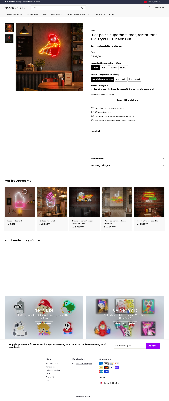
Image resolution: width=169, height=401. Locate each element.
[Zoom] (49, 57)
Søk (47, 380)
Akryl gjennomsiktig (102, 79)
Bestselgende (32, 14)
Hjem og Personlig (51, 14)
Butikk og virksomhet (77, 14)
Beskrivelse (97, 158)
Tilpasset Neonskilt (13, 14)
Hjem (93, 31)
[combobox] (58, 7)
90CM (114, 67)
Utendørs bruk (147, 89)
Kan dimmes (100, 89)
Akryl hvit (121, 79)
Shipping (94, 94)
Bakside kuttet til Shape (123, 89)
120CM (123, 67)
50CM (95, 67)
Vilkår (48, 373)
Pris (93, 52)
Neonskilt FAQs (52, 363)
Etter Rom (98, 14)
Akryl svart (134, 79)
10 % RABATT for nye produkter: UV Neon (22, 2)
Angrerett (50, 377)
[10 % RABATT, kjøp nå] (125, 317)
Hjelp (111, 14)
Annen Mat (24, 181)
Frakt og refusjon (100, 165)
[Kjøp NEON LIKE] (44, 317)
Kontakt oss (51, 367)
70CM (104, 67)
